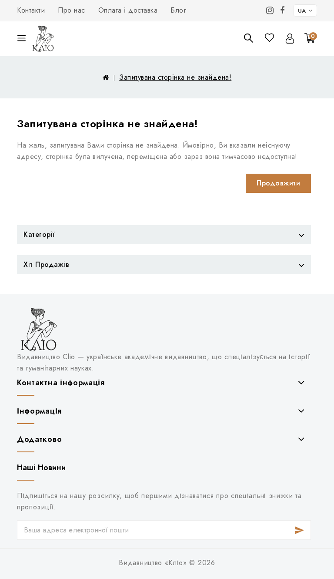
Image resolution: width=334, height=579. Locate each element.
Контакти (31, 10)
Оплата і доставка (128, 10)
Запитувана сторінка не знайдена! (175, 77)
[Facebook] (282, 10)
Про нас (71, 10)
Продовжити (278, 183)
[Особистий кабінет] (289, 38)
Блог (178, 10)
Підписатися (299, 530)
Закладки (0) (270, 37)
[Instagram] (270, 10)
